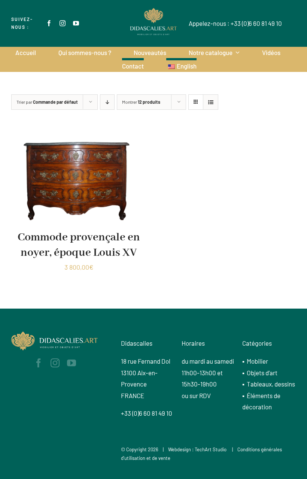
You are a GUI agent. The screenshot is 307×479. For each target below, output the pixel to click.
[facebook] (49, 23)
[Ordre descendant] (107, 102)
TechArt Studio (211, 449)
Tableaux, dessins (271, 384)
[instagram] (63, 23)
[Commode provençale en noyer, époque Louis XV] (78, 138)
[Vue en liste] (210, 102)
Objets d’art (262, 372)
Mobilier (257, 361)
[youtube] (76, 23)
